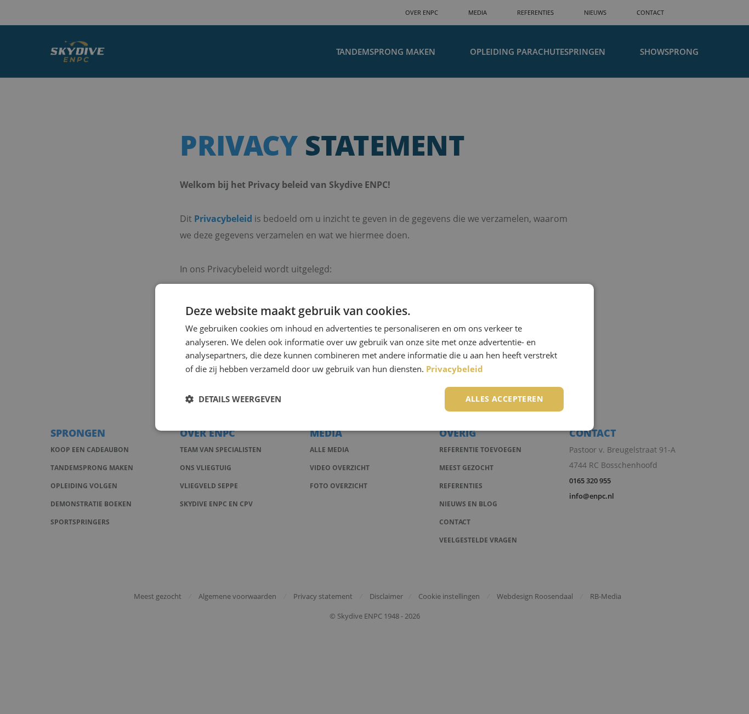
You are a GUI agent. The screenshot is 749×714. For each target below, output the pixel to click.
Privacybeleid (454, 368)
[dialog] (374, 356)
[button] (233, 399)
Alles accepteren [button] (504, 398)
